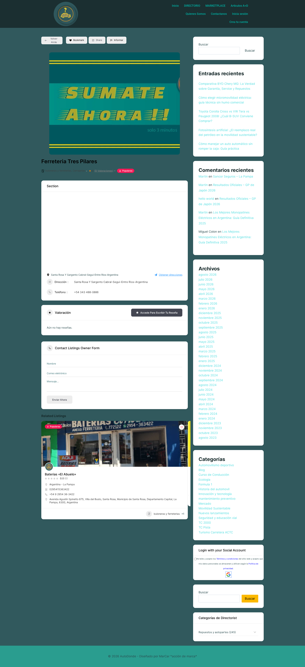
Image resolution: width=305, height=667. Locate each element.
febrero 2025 (208, 356)
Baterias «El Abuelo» (60, 474)
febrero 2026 (208, 303)
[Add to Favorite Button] (181, 427)
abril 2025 (206, 346)
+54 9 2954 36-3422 (61, 494)
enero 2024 (207, 418)
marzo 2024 (207, 409)
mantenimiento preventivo (217, 498)
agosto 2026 (208, 274)
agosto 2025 (207, 332)
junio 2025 (206, 337)
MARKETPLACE (215, 5)
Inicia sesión (240, 14)
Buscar (203, 44)
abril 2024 (206, 404)
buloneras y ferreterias (58, 170)
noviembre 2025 (210, 318)
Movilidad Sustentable (214, 508)
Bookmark (78, 40)
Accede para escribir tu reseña (159, 312)
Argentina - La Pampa (62, 484)
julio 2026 (206, 279)
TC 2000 (205, 522)
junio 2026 (206, 284)
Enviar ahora (59, 399)
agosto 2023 (208, 437)
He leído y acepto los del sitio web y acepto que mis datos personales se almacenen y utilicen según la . (229, 564)
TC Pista (204, 527)
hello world (206, 198)
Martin (203, 176)
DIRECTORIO (192, 5)
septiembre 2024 (211, 380)
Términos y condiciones (227, 559)
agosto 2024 (208, 385)
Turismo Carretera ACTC (216, 532)
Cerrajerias (79, 170)
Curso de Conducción (214, 474)
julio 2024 (206, 389)
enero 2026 (207, 308)
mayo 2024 (207, 399)
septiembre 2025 (211, 327)
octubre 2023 (208, 433)
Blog (202, 470)
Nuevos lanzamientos (214, 513)
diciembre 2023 (210, 423)
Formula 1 (205, 484)
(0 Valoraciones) (103, 171)
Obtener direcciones (170, 274)
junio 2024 (206, 394)
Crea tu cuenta (238, 22)
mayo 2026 (207, 289)
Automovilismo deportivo (216, 465)
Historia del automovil (214, 489)
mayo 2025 (206, 342)
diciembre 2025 (210, 313)
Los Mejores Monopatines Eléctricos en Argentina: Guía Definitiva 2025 (226, 218)
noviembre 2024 (210, 370)
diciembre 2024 (210, 366)
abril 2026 (206, 294)
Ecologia (204, 479)
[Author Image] (49, 467)
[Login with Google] (228, 574)
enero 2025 (207, 361)
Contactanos (219, 14)
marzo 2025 (207, 351)
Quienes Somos (196, 14)
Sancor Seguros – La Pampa (233, 176)
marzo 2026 (207, 298)
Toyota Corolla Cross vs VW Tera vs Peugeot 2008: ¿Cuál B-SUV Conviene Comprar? (226, 116)
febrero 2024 (208, 413)
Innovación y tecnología (215, 494)
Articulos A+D (239, 5)
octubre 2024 (208, 375)
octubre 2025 (208, 322)
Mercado (205, 503)
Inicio (175, 5)
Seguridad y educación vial (218, 518)
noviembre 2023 (210, 428)
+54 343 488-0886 (86, 292)
